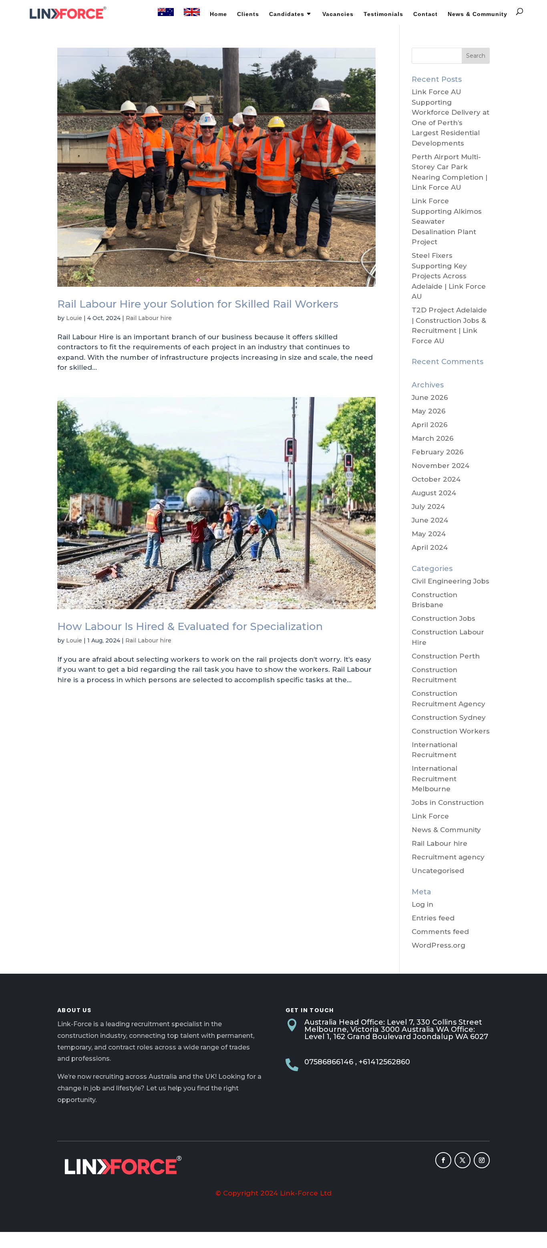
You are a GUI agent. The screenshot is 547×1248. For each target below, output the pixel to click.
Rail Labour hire (149, 318)
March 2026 (433, 438)
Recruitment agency (448, 857)
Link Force (430, 816)
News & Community (477, 14)
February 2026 (438, 452)
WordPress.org (438, 945)
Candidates (286, 14)
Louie (74, 318)
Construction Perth (446, 656)
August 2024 (434, 493)
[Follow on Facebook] (443, 1160)
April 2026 (430, 425)
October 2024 (436, 479)
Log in (422, 904)
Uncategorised (438, 871)
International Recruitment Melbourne (434, 778)
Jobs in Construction (448, 802)
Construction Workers (451, 731)
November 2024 (440, 466)
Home (218, 14)
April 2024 (430, 547)
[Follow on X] (462, 1160)
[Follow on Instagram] (482, 1160)
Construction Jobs (443, 618)
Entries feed (433, 918)
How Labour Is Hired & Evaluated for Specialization (190, 626)
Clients (248, 14)
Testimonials (383, 14)
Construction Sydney (449, 717)
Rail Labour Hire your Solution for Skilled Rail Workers (197, 304)
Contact (425, 14)
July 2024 (428, 506)
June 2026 (430, 397)
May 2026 (429, 411)
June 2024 (430, 520)
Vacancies (338, 14)
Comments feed (440, 932)
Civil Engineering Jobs (450, 581)
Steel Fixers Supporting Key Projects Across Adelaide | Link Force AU (449, 275)
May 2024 (429, 534)
